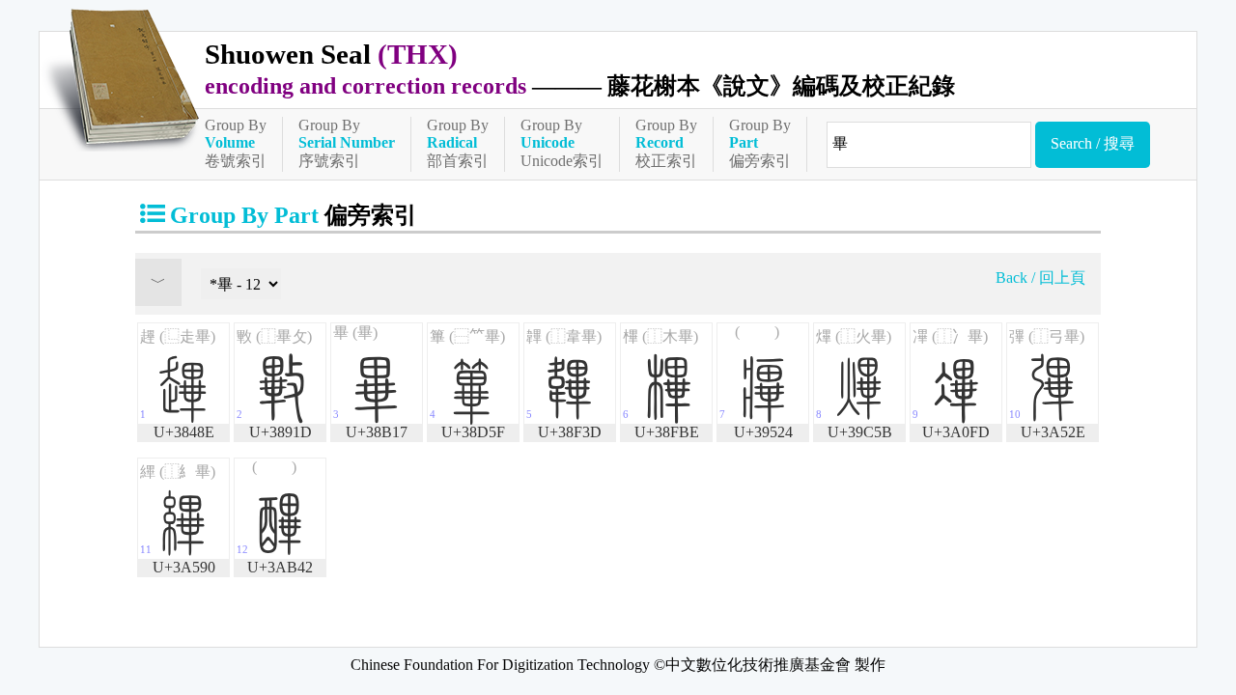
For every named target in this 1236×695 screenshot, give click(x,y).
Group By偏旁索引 (760, 143)
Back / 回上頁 (1040, 277)
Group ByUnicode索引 (562, 143)
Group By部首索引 (458, 143)
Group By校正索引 (666, 143)
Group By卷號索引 (236, 143)
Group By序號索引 (346, 143)
